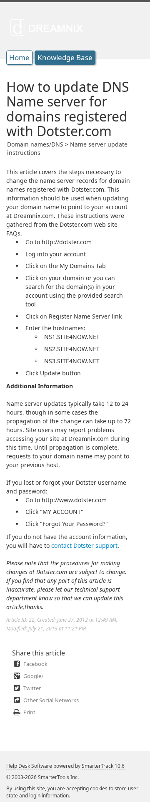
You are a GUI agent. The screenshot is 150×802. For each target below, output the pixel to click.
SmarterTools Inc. (58, 777)
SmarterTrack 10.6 (103, 765)
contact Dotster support (84, 545)
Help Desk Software (29, 765)
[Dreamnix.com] (49, 27)
